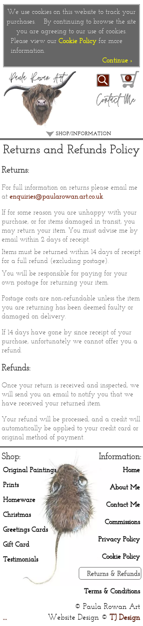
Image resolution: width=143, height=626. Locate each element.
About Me (125, 486)
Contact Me (123, 504)
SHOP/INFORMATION (82, 133)
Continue (117, 59)
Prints (11, 484)
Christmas (17, 514)
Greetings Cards (25, 528)
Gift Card (16, 543)
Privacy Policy (119, 538)
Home (131, 469)
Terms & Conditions (112, 590)
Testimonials (20, 558)
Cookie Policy (77, 40)
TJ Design (125, 616)
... (5, 616)
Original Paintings (29, 469)
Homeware (19, 499)
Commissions (122, 521)
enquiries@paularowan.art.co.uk (56, 196)
